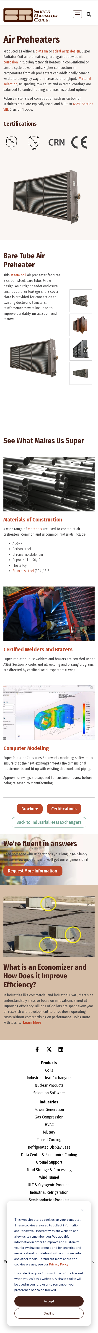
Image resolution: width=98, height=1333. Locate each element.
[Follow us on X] (49, 1049)
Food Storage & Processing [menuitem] (49, 1169)
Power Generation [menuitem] (49, 1109)
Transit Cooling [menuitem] (49, 1139)
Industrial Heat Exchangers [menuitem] (49, 1077)
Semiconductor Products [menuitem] (49, 1199)
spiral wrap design (66, 51)
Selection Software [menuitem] (49, 1092)
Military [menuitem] (49, 1132)
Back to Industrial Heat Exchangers (49, 822)
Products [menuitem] (49, 1062)
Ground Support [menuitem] (49, 1162)
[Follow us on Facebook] (37, 1049)
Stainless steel (23, 571)
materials (35, 529)
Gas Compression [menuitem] (49, 1117)
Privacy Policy (58, 1264)
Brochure (29, 809)
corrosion (10, 62)
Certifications (64, 809)
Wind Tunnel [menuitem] (49, 1177)
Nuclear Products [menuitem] (49, 1085)
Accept (49, 1301)
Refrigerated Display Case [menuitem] (49, 1147)
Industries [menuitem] (49, 1102)
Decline (49, 1313)
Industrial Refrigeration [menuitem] (49, 1192)
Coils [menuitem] (49, 1070)
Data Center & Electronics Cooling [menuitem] (49, 1154)
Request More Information (33, 871)
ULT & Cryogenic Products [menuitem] (49, 1184)
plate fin (42, 51)
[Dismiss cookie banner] (82, 1211)
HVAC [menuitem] (49, 1124)
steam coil (18, 275)
